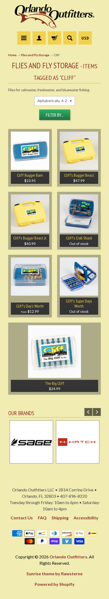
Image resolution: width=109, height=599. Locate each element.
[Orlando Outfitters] (54, 16)
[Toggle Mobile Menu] (23, 38)
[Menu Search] (69, 38)
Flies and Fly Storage (35, 55)
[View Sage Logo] (31, 461)
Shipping (60, 517)
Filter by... (54, 115)
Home (12, 55)
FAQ (42, 517)
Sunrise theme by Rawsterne (54, 573)
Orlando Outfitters (68, 556)
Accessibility (86, 517)
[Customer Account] (39, 38)
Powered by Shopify (55, 584)
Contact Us (22, 517)
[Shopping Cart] (54, 38)
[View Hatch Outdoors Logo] (77, 461)
